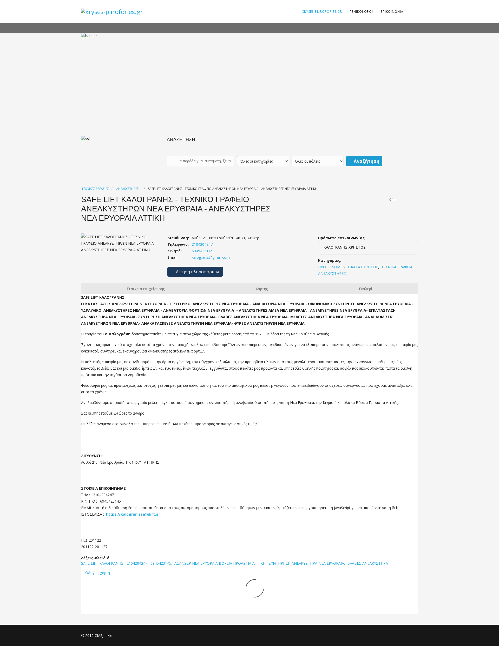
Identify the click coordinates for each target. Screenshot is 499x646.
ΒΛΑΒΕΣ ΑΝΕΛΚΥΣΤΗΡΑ (367, 563)
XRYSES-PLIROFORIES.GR (322, 11)
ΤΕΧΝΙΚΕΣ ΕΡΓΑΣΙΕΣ (95, 189)
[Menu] (411, 11)
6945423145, (161, 563)
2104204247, (138, 563)
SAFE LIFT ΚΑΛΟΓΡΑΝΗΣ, (103, 563)
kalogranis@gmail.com (211, 257)
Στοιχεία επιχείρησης (146, 288)
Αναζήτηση (366, 161)
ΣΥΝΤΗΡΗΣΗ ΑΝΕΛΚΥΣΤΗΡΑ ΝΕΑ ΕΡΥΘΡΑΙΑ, (307, 563)
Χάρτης (262, 288)
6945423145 (202, 250)
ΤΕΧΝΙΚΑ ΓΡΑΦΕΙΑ (396, 266)
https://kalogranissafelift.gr (133, 514)
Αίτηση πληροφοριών (197, 272)
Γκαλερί (365, 288)
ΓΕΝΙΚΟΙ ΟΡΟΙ (361, 11)
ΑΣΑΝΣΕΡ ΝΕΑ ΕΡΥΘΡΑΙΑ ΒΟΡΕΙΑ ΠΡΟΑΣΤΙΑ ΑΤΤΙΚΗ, (220, 563)
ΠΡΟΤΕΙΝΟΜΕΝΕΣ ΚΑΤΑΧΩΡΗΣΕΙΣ (348, 266)
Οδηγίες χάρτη (97, 572)
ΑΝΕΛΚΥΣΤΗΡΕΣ (127, 189)
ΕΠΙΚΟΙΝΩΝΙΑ (392, 11)
